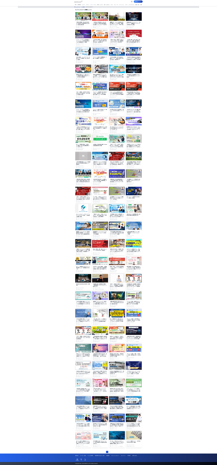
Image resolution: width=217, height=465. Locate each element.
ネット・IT (116, 4)
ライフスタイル (131, 4)
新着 (75, 4)
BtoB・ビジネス (100, 4)
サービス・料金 (83, 455)
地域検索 (79, 4)
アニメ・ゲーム (93, 4)
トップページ (77, 6)
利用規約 (107, 455)
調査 (141, 4)
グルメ (112, 4)
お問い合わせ (134, 455)
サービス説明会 (90, 455)
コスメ (126, 4)
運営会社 (76, 455)
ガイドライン (123, 455)
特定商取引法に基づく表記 (99, 455)
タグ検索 (83, 6)
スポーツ (87, 4)
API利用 (128, 455)
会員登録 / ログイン (138, 1)
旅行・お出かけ (107, 4)
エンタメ (83, 4)
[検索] (132, 1)
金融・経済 (137, 4)
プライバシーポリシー (115, 455)
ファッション (121, 4)
